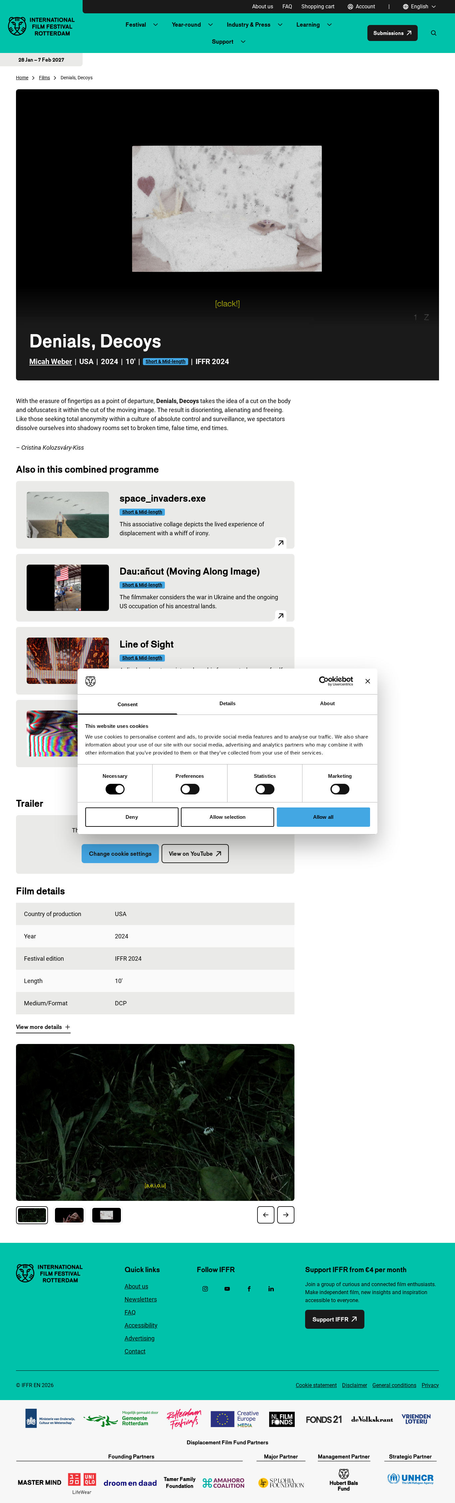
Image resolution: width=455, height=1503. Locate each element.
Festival (136, 24)
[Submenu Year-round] (210, 25)
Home (22, 77)
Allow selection (228, 817)
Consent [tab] (128, 704)
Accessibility (141, 1325)
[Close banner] (367, 681)
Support (222, 41)
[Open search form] (434, 33)
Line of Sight (147, 644)
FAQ (287, 6)
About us (262, 6)
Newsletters (141, 1299)
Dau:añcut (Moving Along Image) (190, 571)
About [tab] (327, 703)
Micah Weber (50, 361)
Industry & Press (248, 24)
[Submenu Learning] (329, 25)
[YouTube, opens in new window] (227, 1288)
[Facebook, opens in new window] (249, 1288)
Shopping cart (317, 6)
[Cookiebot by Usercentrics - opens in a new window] (324, 681)
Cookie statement (316, 1385)
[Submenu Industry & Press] (280, 25)
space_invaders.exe (163, 498)
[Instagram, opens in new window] (205, 1288)
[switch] (190, 789)
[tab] (32, 1215)
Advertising (140, 1338)
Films (44, 77)
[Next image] (285, 1215)
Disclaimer (354, 1385)
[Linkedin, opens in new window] (271, 1288)
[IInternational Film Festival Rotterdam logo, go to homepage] (41, 26)
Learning (308, 24)
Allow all (323, 817)
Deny (132, 817)
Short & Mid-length (166, 361)
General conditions (394, 1385)
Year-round (186, 24)
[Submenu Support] (243, 42)
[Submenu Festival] (155, 25)
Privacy (430, 1385)
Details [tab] (228, 703)
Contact (135, 1351)
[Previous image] (265, 1215)
